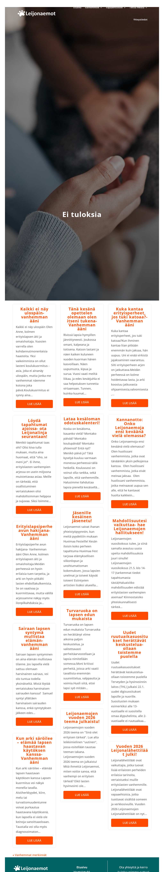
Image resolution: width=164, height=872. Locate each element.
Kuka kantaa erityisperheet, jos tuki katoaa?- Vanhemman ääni (130, 316)
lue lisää (34, 404)
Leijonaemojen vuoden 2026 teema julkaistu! (82, 717)
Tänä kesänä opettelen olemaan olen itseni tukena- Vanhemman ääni (82, 318)
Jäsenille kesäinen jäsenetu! (82, 516)
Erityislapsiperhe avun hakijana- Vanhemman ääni (34, 532)
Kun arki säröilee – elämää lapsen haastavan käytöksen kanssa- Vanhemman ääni (34, 750)
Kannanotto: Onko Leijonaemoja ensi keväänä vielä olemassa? (129, 427)
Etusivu (77, 7)
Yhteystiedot (140, 19)
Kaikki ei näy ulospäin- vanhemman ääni (34, 315)
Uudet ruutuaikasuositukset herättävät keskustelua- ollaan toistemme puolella (129, 644)
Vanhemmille (92, 7)
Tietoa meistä (136, 7)
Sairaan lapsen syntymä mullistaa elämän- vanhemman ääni (34, 638)
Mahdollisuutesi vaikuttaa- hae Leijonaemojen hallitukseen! (129, 526)
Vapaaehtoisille (114, 7)
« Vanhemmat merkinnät (30, 855)
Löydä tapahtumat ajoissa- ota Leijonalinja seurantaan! (34, 428)
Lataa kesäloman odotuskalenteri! (82, 420)
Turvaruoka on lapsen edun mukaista (82, 614)
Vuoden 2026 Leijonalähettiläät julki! (129, 750)
